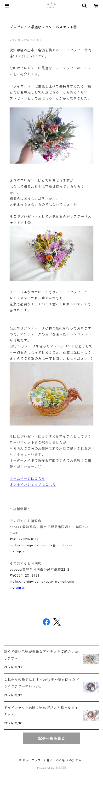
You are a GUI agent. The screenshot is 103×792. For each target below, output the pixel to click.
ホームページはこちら (27, 479)
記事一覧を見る (51, 738)
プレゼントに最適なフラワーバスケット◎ (43, 27)
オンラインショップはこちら (33, 485)
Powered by (46, 768)
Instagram (18, 551)
